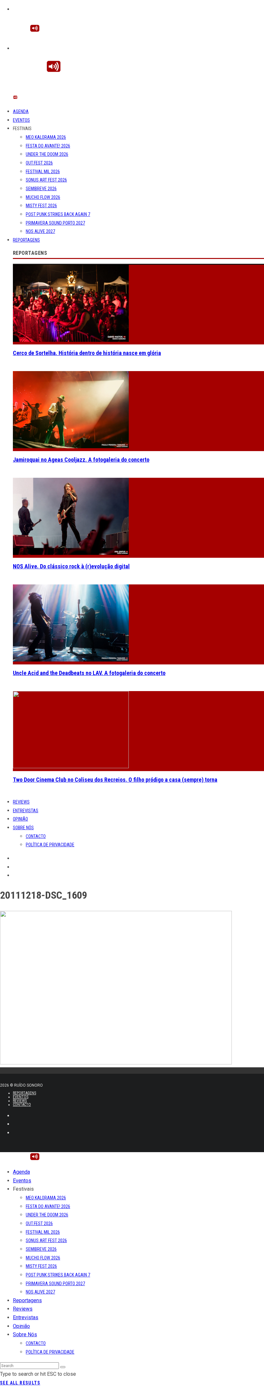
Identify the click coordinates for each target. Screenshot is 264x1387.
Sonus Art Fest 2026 (46, 179)
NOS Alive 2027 (40, 231)
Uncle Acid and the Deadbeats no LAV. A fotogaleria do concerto (89, 673)
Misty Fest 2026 (41, 205)
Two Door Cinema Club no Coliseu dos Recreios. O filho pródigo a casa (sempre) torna (115, 779)
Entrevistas (25, 810)
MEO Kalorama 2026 (46, 137)
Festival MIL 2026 (43, 171)
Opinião (20, 819)
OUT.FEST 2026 (39, 162)
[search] (62, 1367)
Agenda (21, 111)
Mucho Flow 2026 (43, 197)
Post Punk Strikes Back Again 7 (58, 214)
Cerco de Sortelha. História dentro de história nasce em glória (87, 353)
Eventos (21, 120)
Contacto (36, 836)
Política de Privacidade (50, 844)
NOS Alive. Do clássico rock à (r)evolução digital (71, 566)
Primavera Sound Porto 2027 (55, 223)
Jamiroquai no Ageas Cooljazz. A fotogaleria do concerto (81, 459)
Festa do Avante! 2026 (48, 145)
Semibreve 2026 (41, 188)
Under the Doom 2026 (47, 154)
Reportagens (26, 240)
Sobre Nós (23, 827)
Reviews (21, 802)
